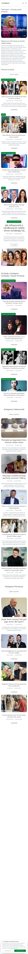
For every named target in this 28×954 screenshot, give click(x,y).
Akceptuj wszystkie (20, 950)
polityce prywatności (14, 948)
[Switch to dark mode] (23, 3)
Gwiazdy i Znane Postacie (8, 79)
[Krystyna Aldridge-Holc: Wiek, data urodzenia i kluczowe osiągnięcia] (14, 26)
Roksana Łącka (10, 305)
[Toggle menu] (25, 3)
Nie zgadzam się (8, 950)
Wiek (5, 26)
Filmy (3, 188)
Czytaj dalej (14, 244)
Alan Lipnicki (9, 480)
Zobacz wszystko (14, 74)
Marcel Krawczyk (6, 33)
